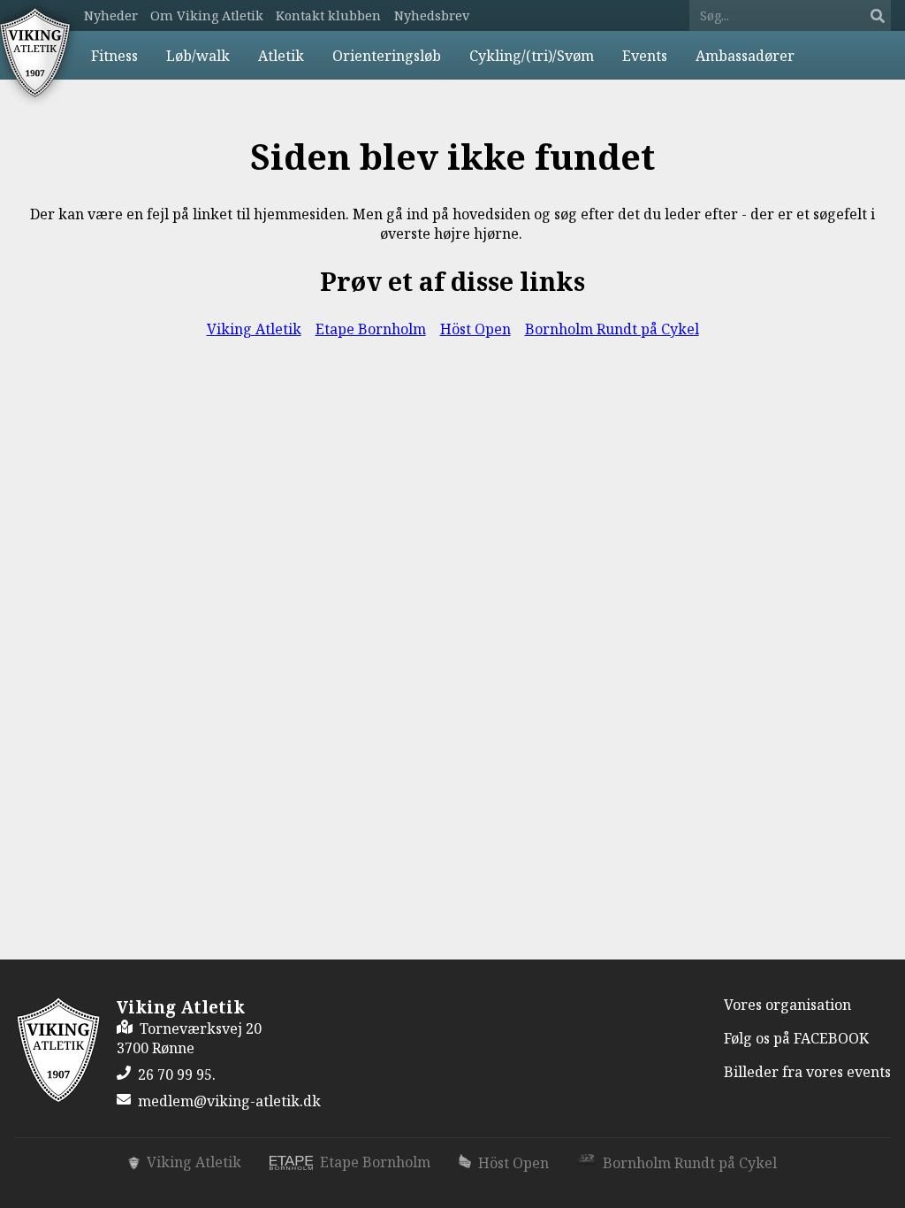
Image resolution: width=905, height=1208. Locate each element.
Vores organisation (787, 1004)
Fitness (114, 55)
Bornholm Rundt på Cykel (612, 329)
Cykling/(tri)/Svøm (531, 55)
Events (644, 55)
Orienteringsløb (386, 55)
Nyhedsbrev (431, 15)
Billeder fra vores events (807, 1072)
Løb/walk (198, 55)
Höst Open (475, 329)
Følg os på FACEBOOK (796, 1038)
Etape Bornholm (371, 329)
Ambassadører (745, 55)
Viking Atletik (254, 329)
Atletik (281, 55)
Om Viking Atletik (206, 15)
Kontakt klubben (328, 15)
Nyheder (111, 15)
